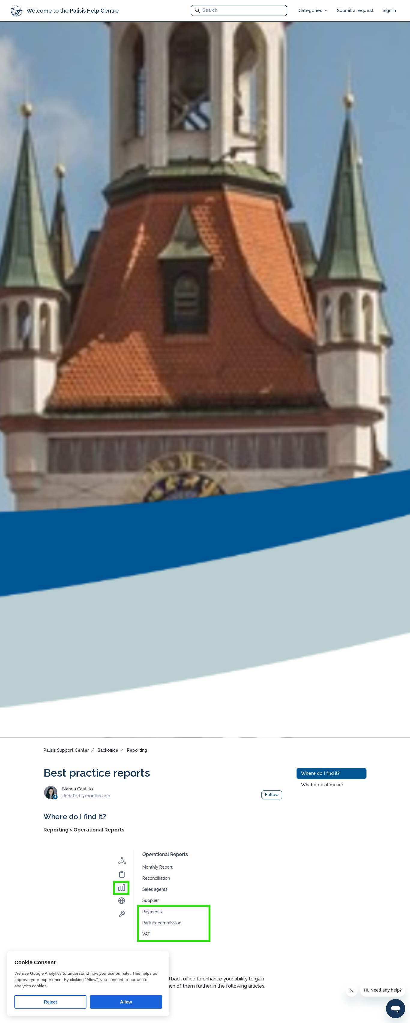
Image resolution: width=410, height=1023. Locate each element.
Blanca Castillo (77, 789)
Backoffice (108, 750)
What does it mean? (322, 784)
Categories (311, 10)
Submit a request (355, 10)
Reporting (137, 750)
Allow (126, 1001)
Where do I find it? (320, 773)
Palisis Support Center (66, 750)
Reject (50, 1001)
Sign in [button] (389, 10)
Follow (272, 794)
